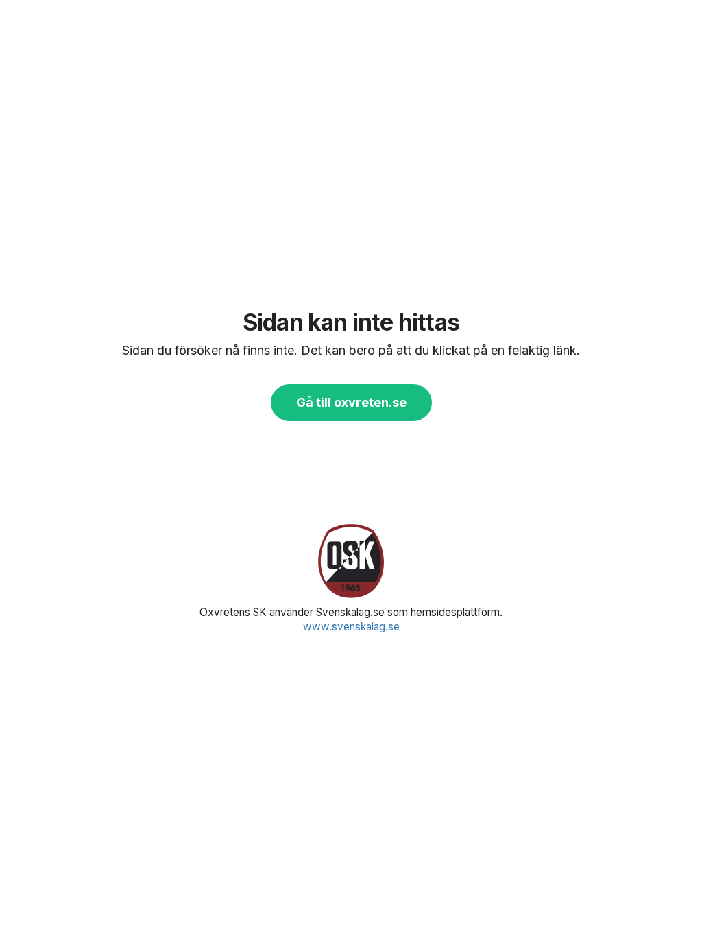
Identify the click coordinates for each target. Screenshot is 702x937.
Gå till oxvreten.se (351, 402)
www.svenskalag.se (351, 626)
